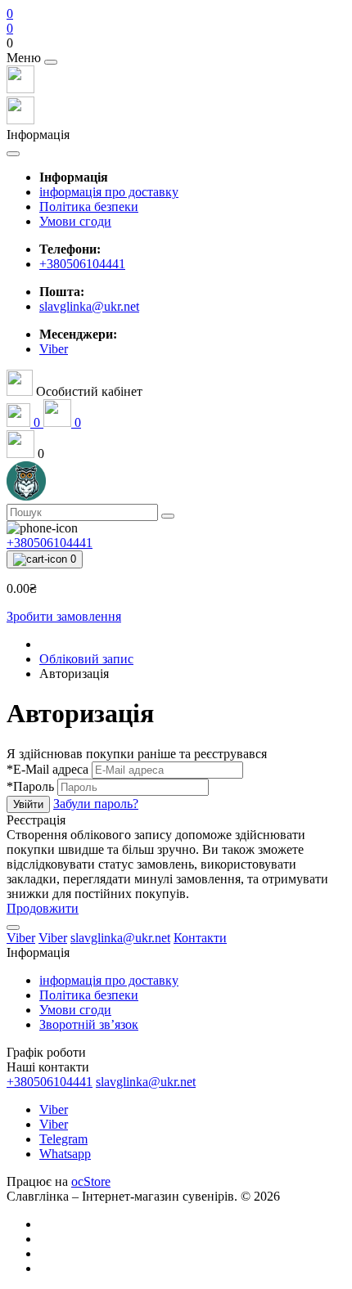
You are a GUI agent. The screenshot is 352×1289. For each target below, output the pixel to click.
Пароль (30, 786)
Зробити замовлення (64, 616)
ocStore (91, 1181)
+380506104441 (82, 264)
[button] (176, 43)
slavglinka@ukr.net (89, 306)
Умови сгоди (75, 221)
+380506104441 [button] (50, 1082)
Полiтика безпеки (88, 206)
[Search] (167, 516)
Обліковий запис (86, 659)
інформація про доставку (108, 192)
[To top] (13, 927)
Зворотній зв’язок (88, 1024)
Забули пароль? (95, 804)
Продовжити (43, 908)
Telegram (63, 1139)
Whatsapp (65, 1154)
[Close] (50, 62)
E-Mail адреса (47, 769)
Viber (53, 1109)
